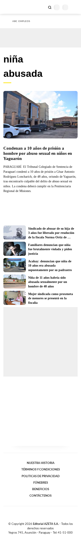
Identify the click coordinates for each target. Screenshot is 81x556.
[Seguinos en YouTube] (43, 538)
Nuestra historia (40, 463)
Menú (75, 7)
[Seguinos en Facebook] (34, 538)
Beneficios (40, 489)
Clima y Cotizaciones (42, 7)
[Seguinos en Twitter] (38, 538)
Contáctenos (40, 495)
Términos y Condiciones (40, 469)
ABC (11, 7)
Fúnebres (40, 482)
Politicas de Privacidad (41, 476)
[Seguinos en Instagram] (48, 538)
